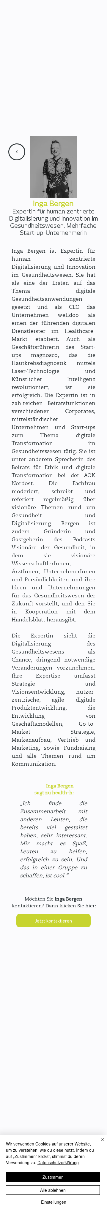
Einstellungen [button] (53, 1202)
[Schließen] (99, 1143)
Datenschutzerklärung (58, 1162)
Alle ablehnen (53, 1190)
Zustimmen (53, 1177)
